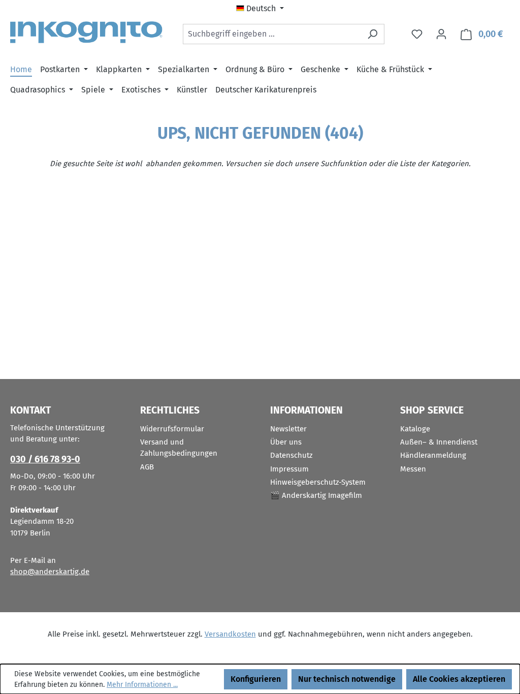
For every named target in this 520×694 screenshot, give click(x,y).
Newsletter (288, 428)
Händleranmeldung (433, 455)
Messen (413, 469)
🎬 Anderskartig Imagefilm (316, 495)
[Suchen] (372, 34)
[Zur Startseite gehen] (86, 32)
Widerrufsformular (172, 428)
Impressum (289, 469)
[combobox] (272, 34)
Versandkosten (230, 634)
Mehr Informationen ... (142, 684)
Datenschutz (291, 455)
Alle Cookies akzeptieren (459, 679)
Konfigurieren (256, 679)
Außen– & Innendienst (438, 442)
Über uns (286, 442)
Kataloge (415, 428)
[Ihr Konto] (441, 34)
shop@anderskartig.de (49, 571)
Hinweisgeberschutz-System (318, 482)
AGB (147, 466)
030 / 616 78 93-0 (45, 459)
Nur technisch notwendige (347, 679)
